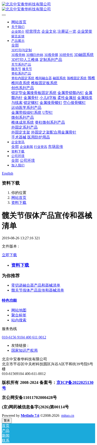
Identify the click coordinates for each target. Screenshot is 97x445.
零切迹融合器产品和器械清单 (35, 285)
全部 (15, 45)
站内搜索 (18, 320)
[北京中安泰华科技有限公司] (48, 7)
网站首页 (18, 22)
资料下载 (18, 203)
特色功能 (9, 300)
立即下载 (9, 255)
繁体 (7, 420)
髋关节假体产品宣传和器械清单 (37, 290)
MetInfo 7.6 (30, 415)
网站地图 (18, 310)
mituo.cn (67, 415)
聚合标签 (18, 315)
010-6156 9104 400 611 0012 (24, 337)
